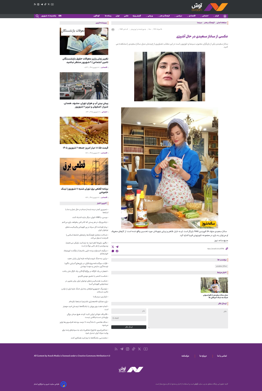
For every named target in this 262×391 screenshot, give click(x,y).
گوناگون (97, 16)
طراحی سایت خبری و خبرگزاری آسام (46, 384)
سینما (199, 23)
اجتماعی (205, 16)
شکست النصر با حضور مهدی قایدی (92, 276)
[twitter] (112, 246)
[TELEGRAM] (42, 4)
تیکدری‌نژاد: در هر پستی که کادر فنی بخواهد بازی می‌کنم (84, 222)
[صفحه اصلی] (225, 16)
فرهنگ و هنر (165, 16)
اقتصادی (192, 16)
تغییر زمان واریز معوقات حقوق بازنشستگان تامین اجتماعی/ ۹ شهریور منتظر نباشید (85, 60)
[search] (37, 16)
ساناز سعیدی (221, 266)
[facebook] (117, 251)
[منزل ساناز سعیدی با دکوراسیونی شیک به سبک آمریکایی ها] (214, 285)
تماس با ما (222, 356)
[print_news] (114, 29)
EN (60, 16)
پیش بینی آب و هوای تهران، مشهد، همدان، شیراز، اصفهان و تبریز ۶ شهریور (86, 105)
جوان (118, 16)
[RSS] (35, 4)
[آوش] (210, 7)
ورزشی (150, 16)
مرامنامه (185, 356)
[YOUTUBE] (52, 4)
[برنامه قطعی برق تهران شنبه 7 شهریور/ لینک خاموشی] (84, 171)
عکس (126, 16)
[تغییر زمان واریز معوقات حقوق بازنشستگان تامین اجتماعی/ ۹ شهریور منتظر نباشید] (84, 41)
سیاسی (179, 16)
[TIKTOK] (45, 4)
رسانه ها (108, 16)
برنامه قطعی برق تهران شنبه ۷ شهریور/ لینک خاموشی (84, 190)
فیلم (217, 16)
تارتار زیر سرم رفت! (100, 297)
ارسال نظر (129, 327)
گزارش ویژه (137, 16)
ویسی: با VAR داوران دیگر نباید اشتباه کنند (89, 217)
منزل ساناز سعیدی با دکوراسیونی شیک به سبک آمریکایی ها (215, 296)
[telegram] (117, 246)
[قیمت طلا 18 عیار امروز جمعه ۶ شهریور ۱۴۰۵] (84, 130)
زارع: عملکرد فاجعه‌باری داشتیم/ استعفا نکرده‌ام (88, 301)
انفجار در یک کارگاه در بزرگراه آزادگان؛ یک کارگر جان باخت (84, 271)
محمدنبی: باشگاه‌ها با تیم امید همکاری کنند (89, 338)
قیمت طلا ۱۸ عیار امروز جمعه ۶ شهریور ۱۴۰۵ (85, 148)
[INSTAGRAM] (38, 4)
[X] (49, 4)
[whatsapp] (112, 251)
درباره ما (204, 356)
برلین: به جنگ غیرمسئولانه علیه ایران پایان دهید (87, 258)
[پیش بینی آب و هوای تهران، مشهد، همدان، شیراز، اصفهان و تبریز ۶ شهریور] (84, 85)
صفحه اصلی (222, 23)
